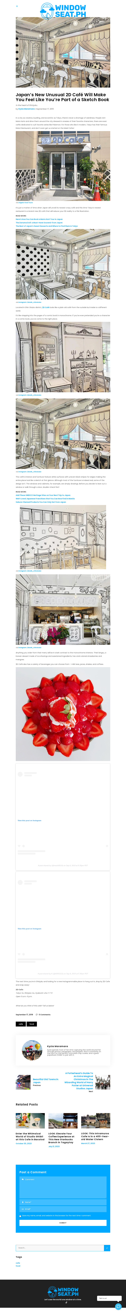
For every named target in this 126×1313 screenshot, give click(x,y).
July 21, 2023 (54, 1146)
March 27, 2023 (88, 1143)
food (32, 1024)
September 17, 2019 (24, 1014)
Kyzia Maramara (26, 109)
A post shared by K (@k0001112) (50, 974)
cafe (21, 1024)
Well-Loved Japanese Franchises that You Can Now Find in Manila (45, 498)
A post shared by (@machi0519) (50, 865)
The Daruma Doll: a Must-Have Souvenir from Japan (39, 222)
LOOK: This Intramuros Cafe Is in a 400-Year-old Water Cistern (95, 1136)
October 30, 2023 (24, 1143)
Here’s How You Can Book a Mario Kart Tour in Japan (39, 219)
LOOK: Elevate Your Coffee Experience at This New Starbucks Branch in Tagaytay (61, 1138)
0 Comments (44, 1014)
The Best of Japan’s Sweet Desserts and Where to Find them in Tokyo (47, 226)
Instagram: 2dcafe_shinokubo (29, 302)
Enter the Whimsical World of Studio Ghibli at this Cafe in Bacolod (30, 1136)
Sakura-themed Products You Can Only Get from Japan (41, 502)
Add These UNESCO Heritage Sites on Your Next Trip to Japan (43, 495)
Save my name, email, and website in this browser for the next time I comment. (56, 1215)
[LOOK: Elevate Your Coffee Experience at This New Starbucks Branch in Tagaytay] (63, 1120)
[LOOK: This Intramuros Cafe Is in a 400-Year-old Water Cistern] (95, 1120)
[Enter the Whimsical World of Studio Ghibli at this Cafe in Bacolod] (30, 1120)
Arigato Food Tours (25, 203)
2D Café (45, 307)
